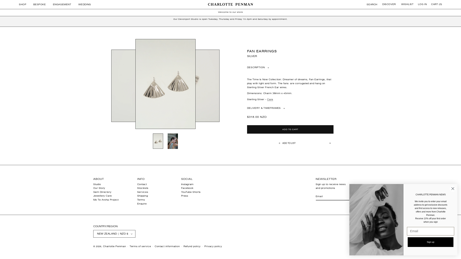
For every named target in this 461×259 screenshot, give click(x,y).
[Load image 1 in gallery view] (158, 141)
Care (270, 99)
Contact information (167, 246)
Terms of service (140, 246)
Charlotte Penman (114, 246)
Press (184, 196)
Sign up (430, 242)
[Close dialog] (453, 188)
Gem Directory (102, 192)
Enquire (142, 204)
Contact (142, 184)
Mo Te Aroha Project (106, 200)
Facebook (187, 188)
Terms (141, 200)
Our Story (99, 188)
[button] (24, 4)
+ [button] (258, 67)
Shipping (142, 196)
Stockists (142, 188)
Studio (97, 184)
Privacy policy (213, 246)
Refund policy (192, 246)
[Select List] (330, 143)
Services (142, 192)
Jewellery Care (102, 196)
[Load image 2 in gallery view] (172, 141)
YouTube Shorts (191, 192)
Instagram (187, 184)
